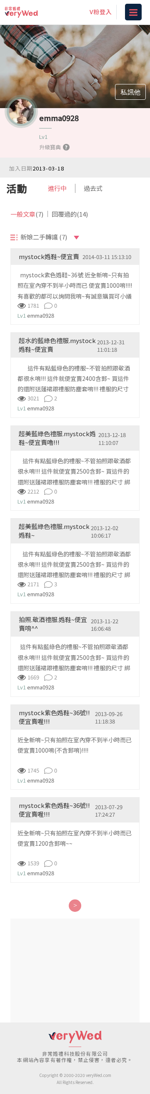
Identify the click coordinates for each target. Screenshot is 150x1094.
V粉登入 (101, 11)
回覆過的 (70, 214)
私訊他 (130, 92)
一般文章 (26, 214)
